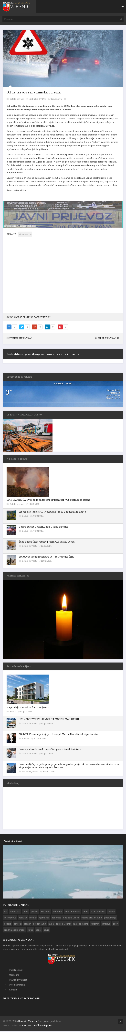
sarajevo (106, 923)
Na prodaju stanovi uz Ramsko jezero (28, 706)
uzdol (38, 929)
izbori (85, 911)
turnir (30, 929)
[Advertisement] (63, 276)
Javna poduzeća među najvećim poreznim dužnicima (50, 748)
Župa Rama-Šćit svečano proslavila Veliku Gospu (46, 541)
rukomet (95, 923)
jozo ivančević (98, 911)
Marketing (14, 974)
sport (115, 923)
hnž (67, 911)
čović (46, 929)
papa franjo (110, 917)
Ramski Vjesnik (27, 1020)
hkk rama (45, 911)
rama (51, 923)
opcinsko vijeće (71, 917)
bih (5, 911)
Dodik (26, 911)
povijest (17, 923)
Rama (25, 515)
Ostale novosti (17, 98)
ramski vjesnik (63, 923)
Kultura (26, 738)
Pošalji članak (16, 969)
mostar (33, 917)
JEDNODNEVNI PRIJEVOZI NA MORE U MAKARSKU (49, 718)
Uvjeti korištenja (17, 984)
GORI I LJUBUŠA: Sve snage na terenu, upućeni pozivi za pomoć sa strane (48, 499)
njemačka (44, 917)
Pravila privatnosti (18, 979)
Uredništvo (56, 98)
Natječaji (26, 771)
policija (7, 923)
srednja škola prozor (14, 929)
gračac (34, 911)
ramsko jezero (80, 923)
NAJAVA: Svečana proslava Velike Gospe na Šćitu (46, 556)
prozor (27, 923)
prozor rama (39, 923)
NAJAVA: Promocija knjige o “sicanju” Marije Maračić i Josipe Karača (58, 733)
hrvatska (75, 911)
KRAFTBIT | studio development (37, 1025)
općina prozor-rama (91, 917)
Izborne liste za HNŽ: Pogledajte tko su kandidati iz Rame (52, 511)
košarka (23, 917)
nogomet (56, 917)
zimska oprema (25, 234)
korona (111, 911)
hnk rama (58, 911)
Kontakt (13, 989)
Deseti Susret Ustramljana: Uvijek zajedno (43, 526)
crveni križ (15, 911)
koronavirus (10, 917)
